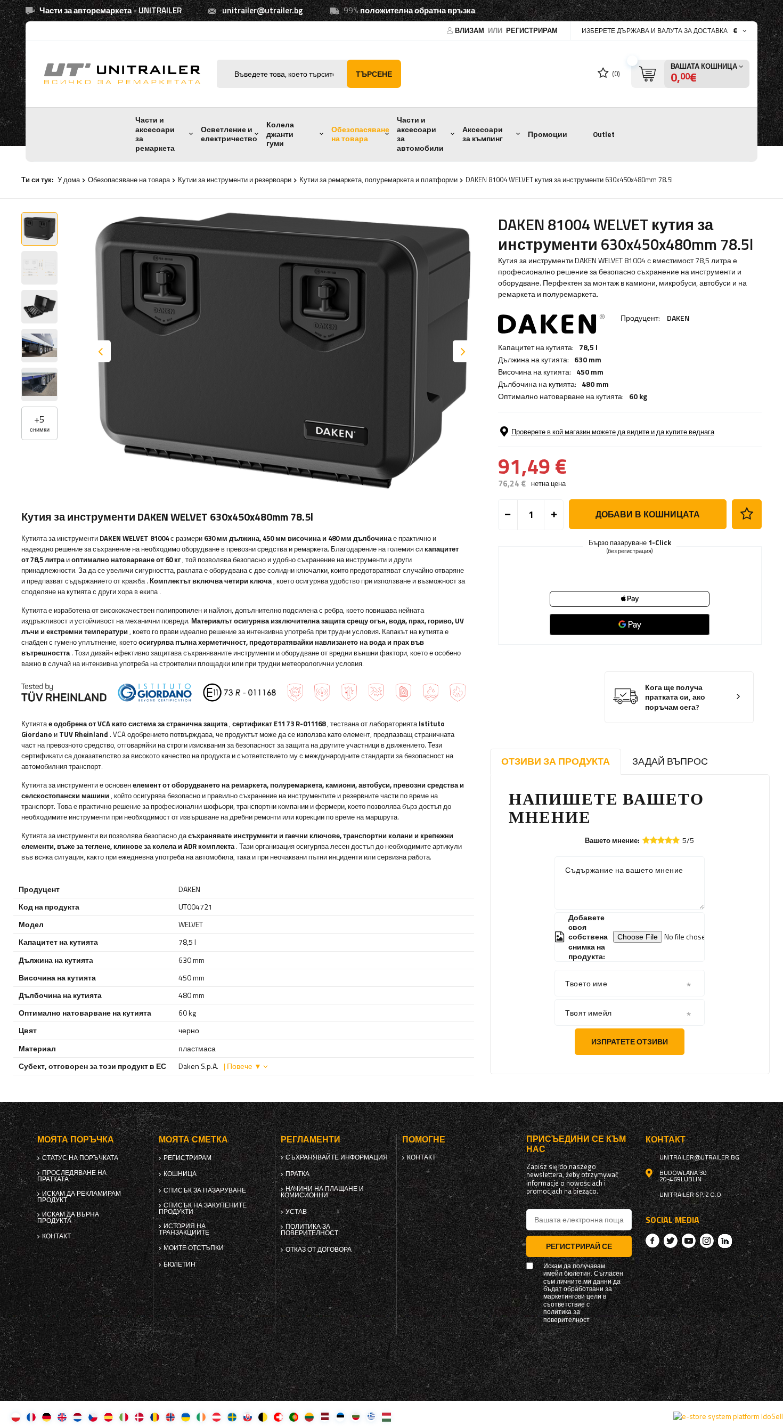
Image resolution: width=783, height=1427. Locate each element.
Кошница (180, 1174)
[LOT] (324, 1417)
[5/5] (676, 840)
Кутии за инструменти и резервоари (234, 179)
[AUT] (216, 1417)
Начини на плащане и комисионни (322, 1192)
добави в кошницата (648, 514)
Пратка (297, 1174)
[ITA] (124, 1417)
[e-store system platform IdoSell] (728, 1416)
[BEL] (263, 1417)
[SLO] (247, 1417)
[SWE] (232, 1417)
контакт (56, 1236)
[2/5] (653, 840)
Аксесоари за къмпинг (482, 134)
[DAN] (139, 1417)
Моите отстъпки (194, 1248)
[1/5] (646, 840)
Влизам (470, 30)
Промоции (547, 134)
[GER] (46, 1417)
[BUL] (355, 1417)
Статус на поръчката (80, 1158)
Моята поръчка (75, 1139)
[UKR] (185, 1417)
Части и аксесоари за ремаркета (155, 134)
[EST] (340, 1417)
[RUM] (154, 1417)
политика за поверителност (309, 1229)
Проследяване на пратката (72, 1176)
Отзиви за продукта (555, 761)
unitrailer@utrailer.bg (262, 10)
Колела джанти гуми (280, 134)
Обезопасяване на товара (360, 134)
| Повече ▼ (243, 1066)
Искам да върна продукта (68, 1217)
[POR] (293, 1417)
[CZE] (93, 1417)
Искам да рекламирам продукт (79, 1196)
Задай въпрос (670, 761)
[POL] (15, 1417)
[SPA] (108, 1417)
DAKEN (678, 317)
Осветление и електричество (229, 134)
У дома (69, 179)
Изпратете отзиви (629, 1041)
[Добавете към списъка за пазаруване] (747, 514)
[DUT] (77, 1417)
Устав (296, 1212)
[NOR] (170, 1417)
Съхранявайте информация (337, 1157)
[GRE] (371, 1417)
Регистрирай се (579, 1246)
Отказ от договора (319, 1249)
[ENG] (62, 1417)
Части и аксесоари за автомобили (420, 134)
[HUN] (386, 1417)
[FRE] (31, 1417)
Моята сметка (193, 1139)
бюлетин (179, 1264)
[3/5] (661, 840)
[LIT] (309, 1417)
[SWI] (278, 1417)
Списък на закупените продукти (203, 1208)
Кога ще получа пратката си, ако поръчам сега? (675, 697)
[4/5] (668, 840)
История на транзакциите (184, 1229)
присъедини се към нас (576, 1144)
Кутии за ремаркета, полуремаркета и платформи (378, 179)
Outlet (604, 134)
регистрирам (532, 30)
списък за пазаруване (205, 1190)
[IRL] (201, 1417)
